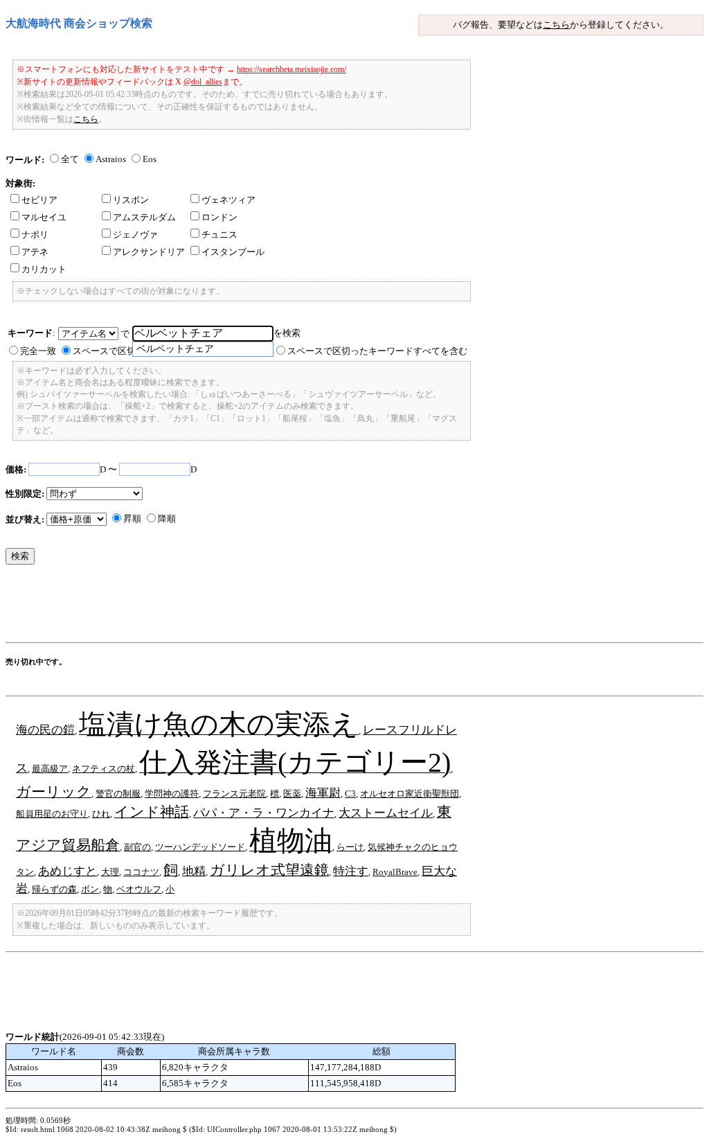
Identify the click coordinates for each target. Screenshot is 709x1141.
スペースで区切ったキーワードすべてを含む (377, 351)
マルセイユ (43, 217)
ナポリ (34, 234)
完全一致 (38, 351)
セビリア (39, 200)
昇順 (132, 518)
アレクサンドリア (149, 252)
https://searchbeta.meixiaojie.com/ (291, 69)
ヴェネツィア (228, 200)
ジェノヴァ (135, 234)
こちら (556, 24)
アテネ (34, 252)
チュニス (219, 234)
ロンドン (219, 217)
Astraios (111, 159)
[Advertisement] (258, 607)
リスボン (131, 200)
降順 (167, 518)
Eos (149, 159)
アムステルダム (144, 217)
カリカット (43, 269)
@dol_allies (202, 82)
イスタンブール (232, 252)
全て (70, 159)
